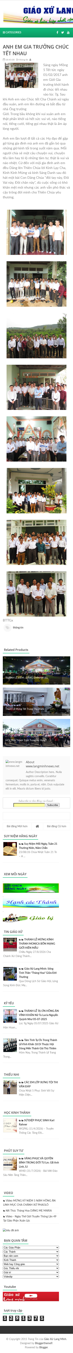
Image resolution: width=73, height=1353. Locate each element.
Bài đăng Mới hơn (17, 826)
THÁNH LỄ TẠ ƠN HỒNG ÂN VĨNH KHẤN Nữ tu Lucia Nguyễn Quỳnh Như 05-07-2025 (39, 1015)
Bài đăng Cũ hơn (56, 826)
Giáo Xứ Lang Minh (55, 1339)
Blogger (43, 1347)
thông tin (23, 60)
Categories (13, 32)
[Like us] (57, 32)
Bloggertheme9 (43, 1343)
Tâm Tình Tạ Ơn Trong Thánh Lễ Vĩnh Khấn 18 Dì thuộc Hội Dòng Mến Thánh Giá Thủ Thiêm (38, 1044)
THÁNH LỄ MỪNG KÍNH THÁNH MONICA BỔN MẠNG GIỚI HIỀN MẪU (37, 943)
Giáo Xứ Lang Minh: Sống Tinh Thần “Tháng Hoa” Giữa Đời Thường (38, 973)
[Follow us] (62, 32)
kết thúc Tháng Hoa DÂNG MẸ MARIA (29, 1210)
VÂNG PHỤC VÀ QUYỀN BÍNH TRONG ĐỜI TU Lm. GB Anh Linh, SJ (39, 1162)
